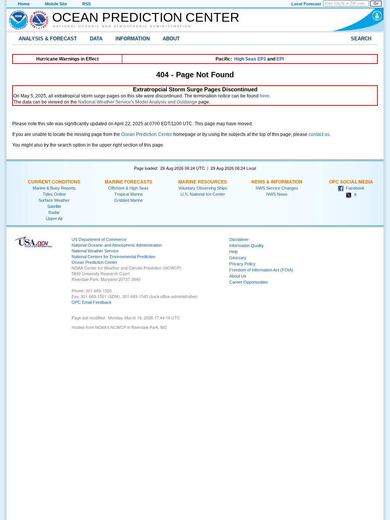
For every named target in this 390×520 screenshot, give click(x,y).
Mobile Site (56, 4)
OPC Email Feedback (92, 302)
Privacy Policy (242, 264)
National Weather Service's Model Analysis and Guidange (137, 102)
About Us (237, 276)
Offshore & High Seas (128, 188)
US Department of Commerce (99, 239)
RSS (86, 4)
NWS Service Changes (277, 188)
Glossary (237, 257)
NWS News (277, 194)
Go (376, 3)
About (171, 38)
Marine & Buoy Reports (54, 188)
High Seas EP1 (250, 59)
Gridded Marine (128, 200)
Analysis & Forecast (48, 38)
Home (24, 4)
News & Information (276, 181)
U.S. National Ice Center (203, 194)
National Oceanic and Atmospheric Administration (122, 26)
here (264, 96)
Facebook (354, 188)
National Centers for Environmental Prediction (113, 256)
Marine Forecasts (128, 181)
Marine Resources (202, 181)
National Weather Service (95, 251)
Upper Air (54, 218)
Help (233, 251)
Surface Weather (54, 200)
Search (361, 38)
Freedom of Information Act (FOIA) (261, 270)
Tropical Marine (128, 194)
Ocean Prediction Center (146, 17)
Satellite (54, 206)
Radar (54, 212)
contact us (318, 134)
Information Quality (246, 245)
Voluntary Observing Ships (202, 188)
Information (132, 38)
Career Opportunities (248, 282)
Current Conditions (54, 181)
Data (96, 38)
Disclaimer (239, 239)
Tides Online (54, 194)
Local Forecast (306, 4)
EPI (280, 59)
